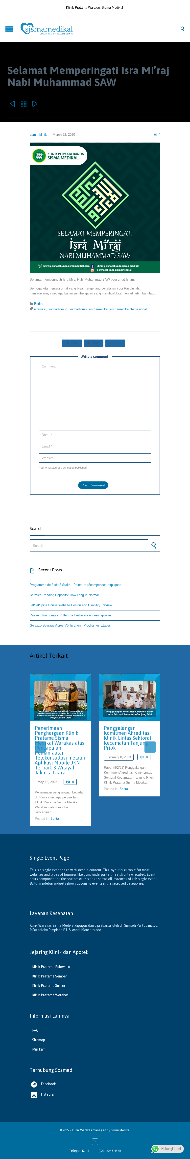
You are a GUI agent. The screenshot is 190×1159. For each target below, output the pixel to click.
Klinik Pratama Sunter (48, 986)
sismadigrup (78, 309)
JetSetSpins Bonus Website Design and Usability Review (71, 605)
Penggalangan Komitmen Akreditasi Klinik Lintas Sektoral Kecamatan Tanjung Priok (127, 738)
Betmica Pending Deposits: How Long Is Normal (64, 595)
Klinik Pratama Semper (49, 976)
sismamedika (98, 309)
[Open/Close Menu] (10, 29)
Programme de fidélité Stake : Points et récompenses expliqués (75, 585)
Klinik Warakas (82, 1130)
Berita (38, 304)
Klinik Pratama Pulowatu (51, 967)
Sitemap (38, 1040)
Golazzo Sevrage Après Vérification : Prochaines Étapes (70, 625)
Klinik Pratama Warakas (50, 995)
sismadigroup (57, 309)
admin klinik (38, 134)
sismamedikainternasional (128, 309)
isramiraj (40, 309)
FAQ (35, 1030)
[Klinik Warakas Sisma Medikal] (100, 28)
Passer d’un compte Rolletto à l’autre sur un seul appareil (71, 615)
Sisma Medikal (121, 1130)
